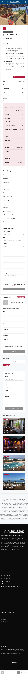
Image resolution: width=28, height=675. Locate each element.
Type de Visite (6, 231)
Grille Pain (6, 200)
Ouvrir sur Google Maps (19, 76)
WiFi (5, 222)
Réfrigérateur (7, 211)
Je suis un (5, 329)
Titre (6, 384)
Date (4, 237)
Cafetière (6, 185)
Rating (6, 390)
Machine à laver (8, 204)
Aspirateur (6, 175)
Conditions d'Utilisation (10, 286)
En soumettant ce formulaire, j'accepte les (15, 285)
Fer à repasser (7, 193)
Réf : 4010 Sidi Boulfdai (9, 429)
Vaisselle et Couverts (9, 218)
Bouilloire (6, 182)
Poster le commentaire (14, 408)
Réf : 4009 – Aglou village (10, 447)
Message (5, 273)
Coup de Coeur (10, 31)
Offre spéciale (10, 482)
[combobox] (14, 234)
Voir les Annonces (20, 297)
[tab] (4, 28)
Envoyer (14, 289)
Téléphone (5, 261)
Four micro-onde (8, 196)
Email (4, 267)
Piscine (6, 207)
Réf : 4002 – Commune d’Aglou (12, 466)
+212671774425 (13, 302)
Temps (5, 243)
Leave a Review (7, 365)
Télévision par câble (9, 214)
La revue (7, 396)
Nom (4, 255)
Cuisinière (6, 189)
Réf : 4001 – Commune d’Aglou (12, 484)
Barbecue (6, 178)
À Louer (4, 31)
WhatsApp (21, 302)
